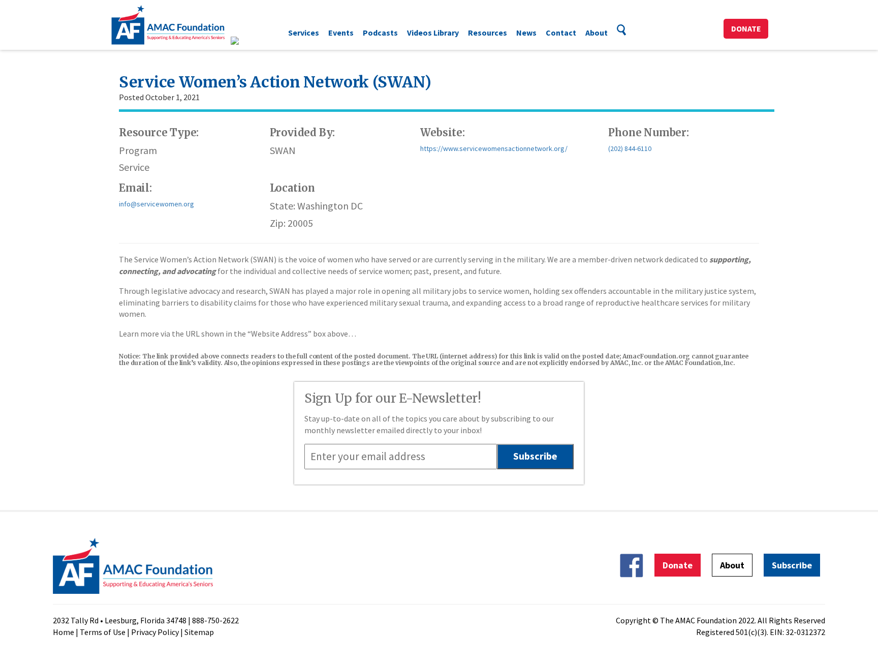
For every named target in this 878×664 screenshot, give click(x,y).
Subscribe (792, 565)
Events (341, 32)
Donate (746, 28)
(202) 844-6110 (629, 148)
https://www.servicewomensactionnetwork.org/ (494, 148)
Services (303, 32)
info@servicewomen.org (156, 203)
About (596, 32)
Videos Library (433, 32)
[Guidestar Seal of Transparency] (247, 41)
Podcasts (380, 32)
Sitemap (199, 632)
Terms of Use (103, 632)
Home (63, 632)
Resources (487, 32)
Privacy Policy (155, 632)
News (526, 32)
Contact (561, 32)
